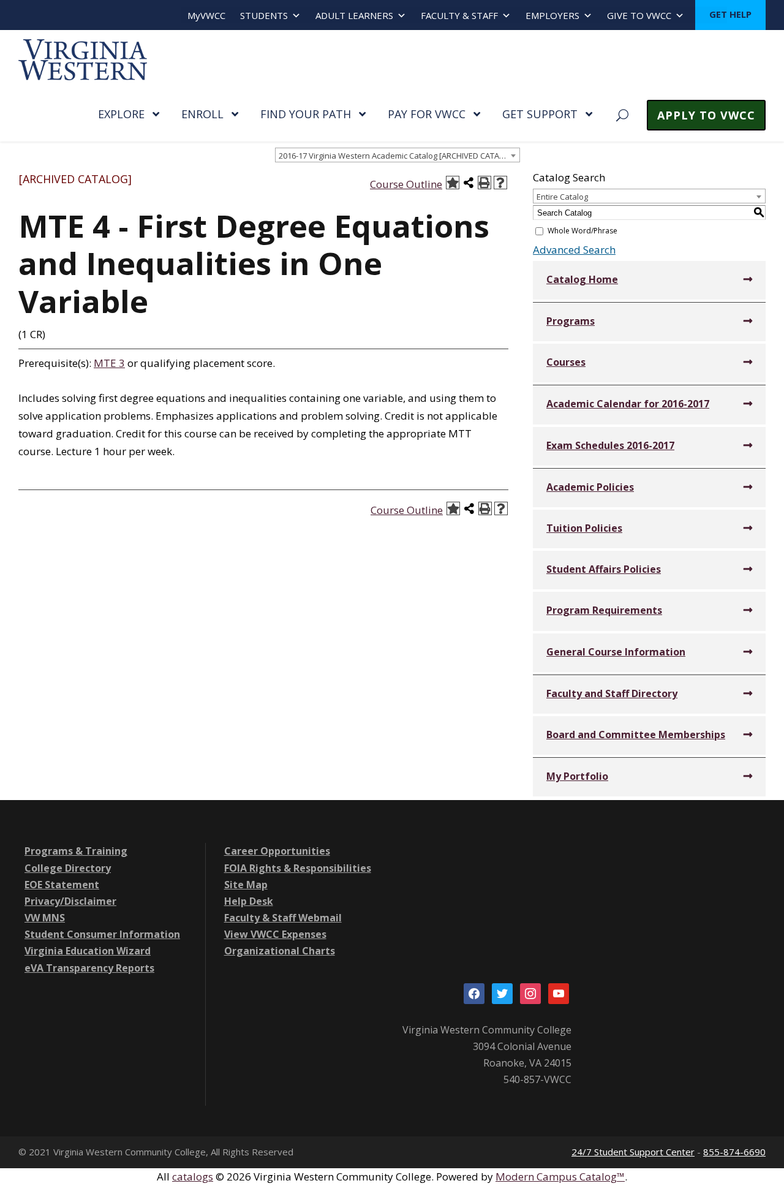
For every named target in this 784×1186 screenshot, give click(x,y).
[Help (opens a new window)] (500, 182)
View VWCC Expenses (275, 934)
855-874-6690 (734, 1152)
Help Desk (248, 901)
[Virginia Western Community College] (82, 58)
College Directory (67, 868)
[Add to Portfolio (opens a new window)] (452, 182)
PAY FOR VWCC (427, 114)
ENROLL (202, 114)
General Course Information (615, 652)
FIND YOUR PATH (305, 114)
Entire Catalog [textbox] (562, 196)
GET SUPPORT (540, 114)
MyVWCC (206, 15)
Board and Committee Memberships (635, 734)
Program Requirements (604, 610)
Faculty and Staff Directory (611, 693)
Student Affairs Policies (603, 569)
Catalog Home (582, 279)
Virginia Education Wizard (87, 950)
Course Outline (406, 184)
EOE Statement (61, 884)
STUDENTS (264, 15)
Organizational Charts (279, 950)
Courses (566, 362)
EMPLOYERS (552, 15)
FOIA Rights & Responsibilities (297, 868)
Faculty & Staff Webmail (283, 917)
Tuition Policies (584, 528)
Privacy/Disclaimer (70, 901)
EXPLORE (121, 114)
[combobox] (397, 155)
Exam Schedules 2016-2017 (610, 445)
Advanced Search (574, 250)
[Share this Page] (468, 182)
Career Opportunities (277, 851)
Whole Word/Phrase (582, 230)
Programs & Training (75, 851)
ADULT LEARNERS (354, 15)
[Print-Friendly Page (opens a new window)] (484, 182)
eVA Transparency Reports (89, 968)
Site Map (246, 884)
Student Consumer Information (102, 934)
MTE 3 (109, 363)
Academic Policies (590, 487)
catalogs (192, 1176)
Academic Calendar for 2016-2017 (627, 403)
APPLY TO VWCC (706, 115)
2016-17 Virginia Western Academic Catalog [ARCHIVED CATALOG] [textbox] (398, 155)
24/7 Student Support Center (633, 1152)
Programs (570, 321)
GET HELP (730, 14)
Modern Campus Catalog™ (560, 1176)
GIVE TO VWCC (639, 15)
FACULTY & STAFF (459, 15)
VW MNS (44, 917)
